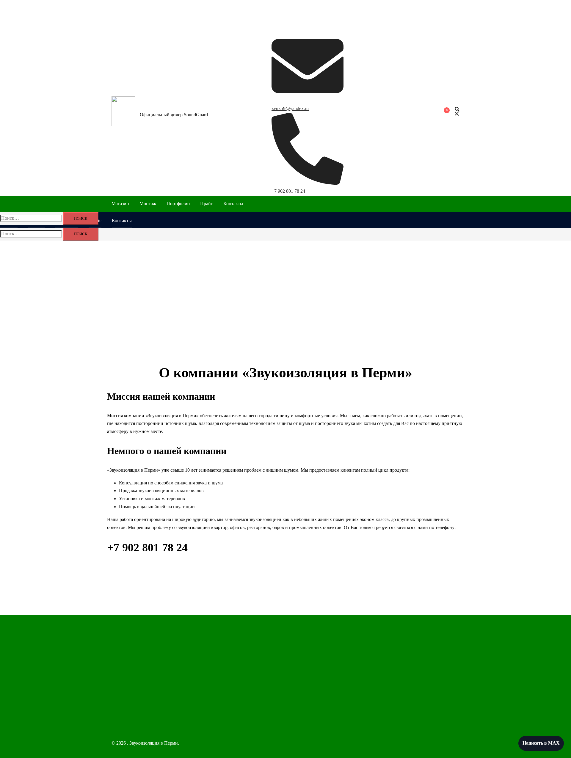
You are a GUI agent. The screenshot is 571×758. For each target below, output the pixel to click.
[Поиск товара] (457, 112)
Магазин (120, 203)
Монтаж (147, 203)
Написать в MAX (541, 743)
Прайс (206, 203)
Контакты (233, 203)
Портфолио (178, 203)
